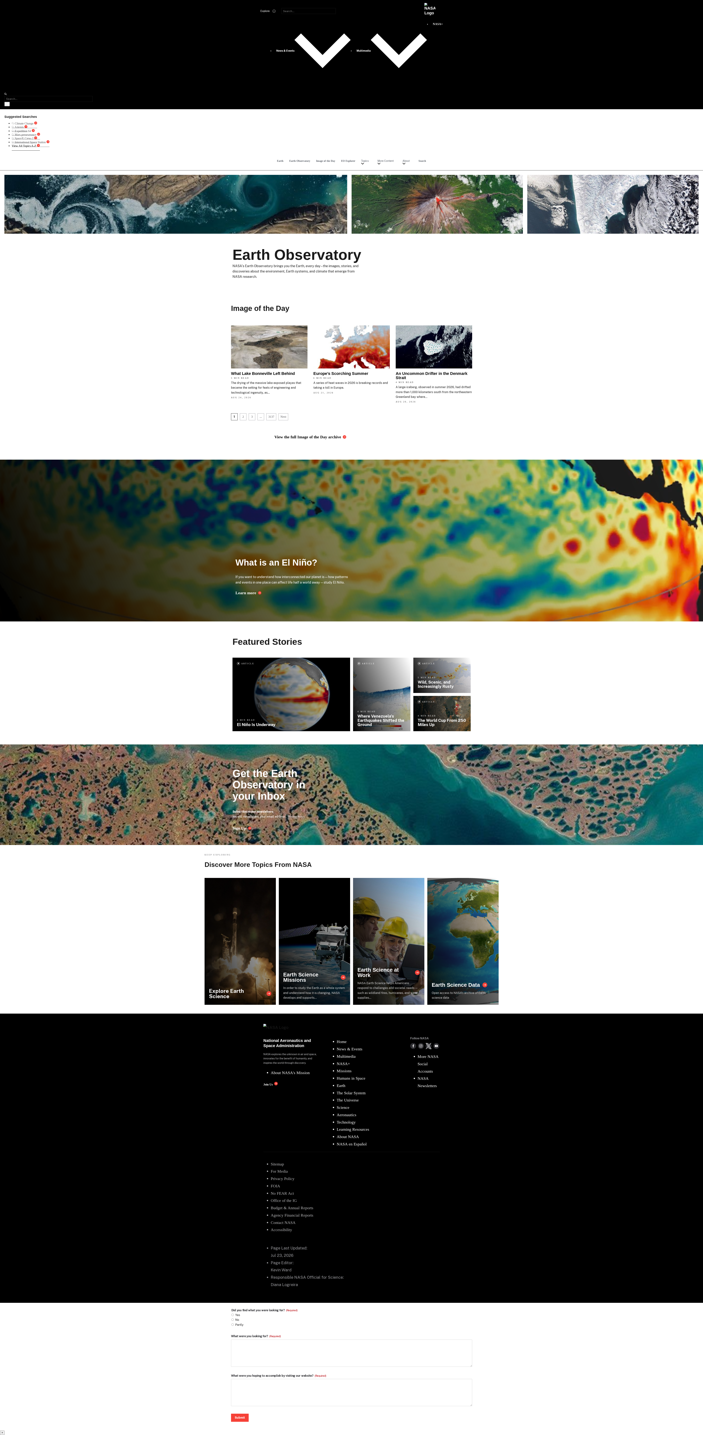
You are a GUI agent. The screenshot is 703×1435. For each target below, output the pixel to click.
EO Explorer (348, 160)
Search (422, 160)
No (237, 1320)
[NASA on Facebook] (413, 1046)
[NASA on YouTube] (436, 1046)
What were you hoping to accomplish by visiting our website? (278, 1375)
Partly (239, 1325)
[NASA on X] (429, 1046)
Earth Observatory (299, 160)
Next (283, 416)
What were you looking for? (256, 1336)
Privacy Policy (296, 816)
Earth (280, 160)
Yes (237, 1315)
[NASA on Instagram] (421, 1046)
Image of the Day (325, 160)
